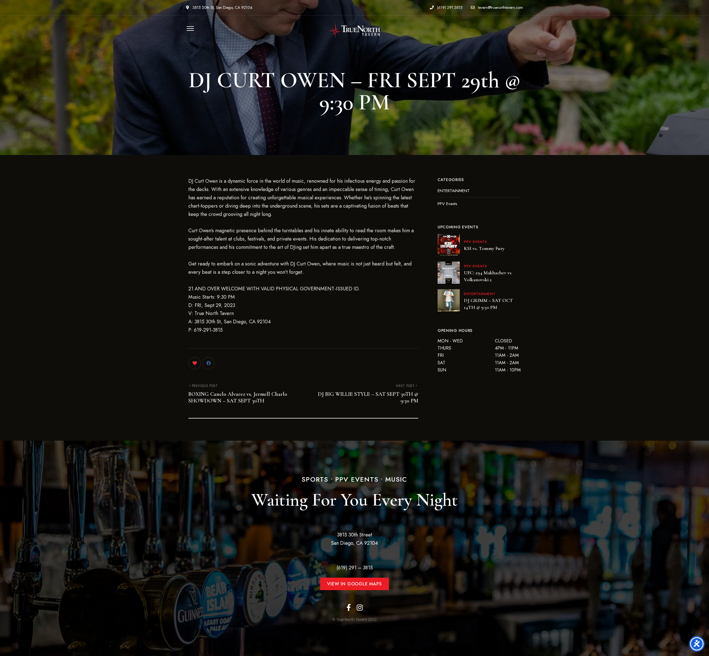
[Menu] (188, 28)
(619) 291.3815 (449, 7)
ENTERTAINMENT (454, 191)
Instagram (360, 607)
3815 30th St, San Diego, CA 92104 (221, 7)
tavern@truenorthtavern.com (500, 7)
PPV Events (447, 204)
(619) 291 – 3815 (354, 567)
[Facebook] (208, 363)
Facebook (348, 607)
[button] (354, 584)
